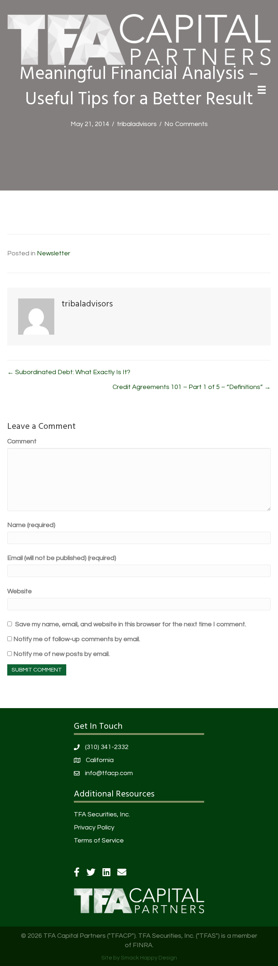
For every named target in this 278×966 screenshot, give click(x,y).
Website (19, 591)
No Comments (186, 124)
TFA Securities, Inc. (102, 814)
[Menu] (262, 90)
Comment (22, 441)
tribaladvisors (137, 124)
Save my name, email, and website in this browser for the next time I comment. (130, 624)
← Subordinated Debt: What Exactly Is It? (68, 372)
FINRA (142, 945)
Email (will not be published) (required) (61, 558)
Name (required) (31, 525)
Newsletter (53, 253)
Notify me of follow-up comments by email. (76, 639)
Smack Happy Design (149, 958)
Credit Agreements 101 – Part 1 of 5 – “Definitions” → (192, 387)
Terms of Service (99, 840)
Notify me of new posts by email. (61, 654)
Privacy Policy (94, 827)
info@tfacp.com (109, 773)
